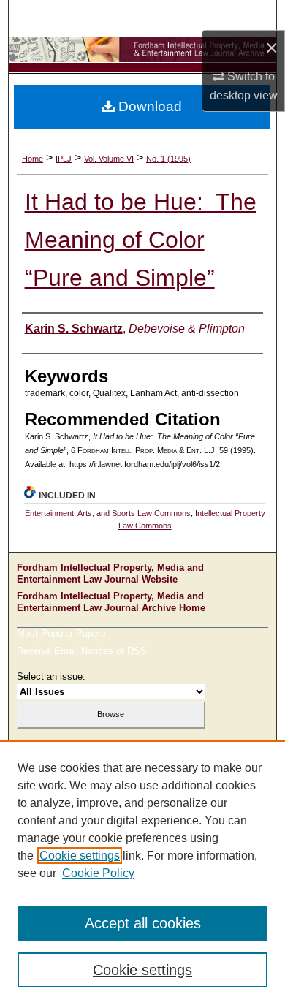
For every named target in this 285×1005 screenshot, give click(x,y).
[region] (142, 872)
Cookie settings (79, 855)
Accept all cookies (143, 923)
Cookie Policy (98, 873)
